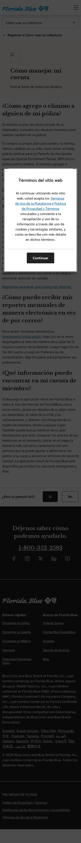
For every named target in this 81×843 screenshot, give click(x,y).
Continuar (40, 258)
